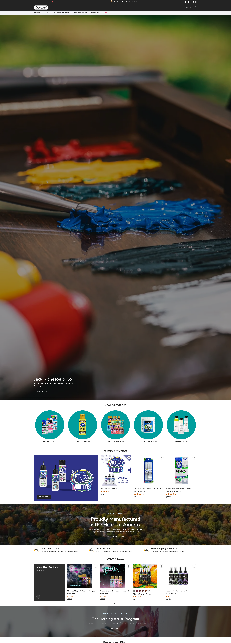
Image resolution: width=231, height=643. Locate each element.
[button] (189, 7)
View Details (124, 3)
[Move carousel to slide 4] (64, 398)
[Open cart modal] (195, 7)
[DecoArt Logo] (41, 7)
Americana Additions (109, 489)
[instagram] (191, 2)
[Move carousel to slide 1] (11, 398)
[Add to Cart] (129, 457)
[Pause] (92, 398)
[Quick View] (129, 461)
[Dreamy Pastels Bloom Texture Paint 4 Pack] (178, 576)
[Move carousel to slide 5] (82, 398)
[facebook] (186, 2)
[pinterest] (188, 2)
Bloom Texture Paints (142, 594)
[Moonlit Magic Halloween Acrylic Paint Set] (79, 576)
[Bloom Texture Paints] (145, 576)
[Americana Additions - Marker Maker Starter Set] (181, 470)
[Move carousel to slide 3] (46, 398)
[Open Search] (182, 7)
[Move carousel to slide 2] (29, 398)
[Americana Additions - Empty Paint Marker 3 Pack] (148, 470)
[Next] (197, 477)
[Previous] (101, 477)
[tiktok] (193, 2)
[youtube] (196, 2)
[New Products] (38, 597)
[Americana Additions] (116, 470)
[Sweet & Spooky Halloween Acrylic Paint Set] (112, 576)
